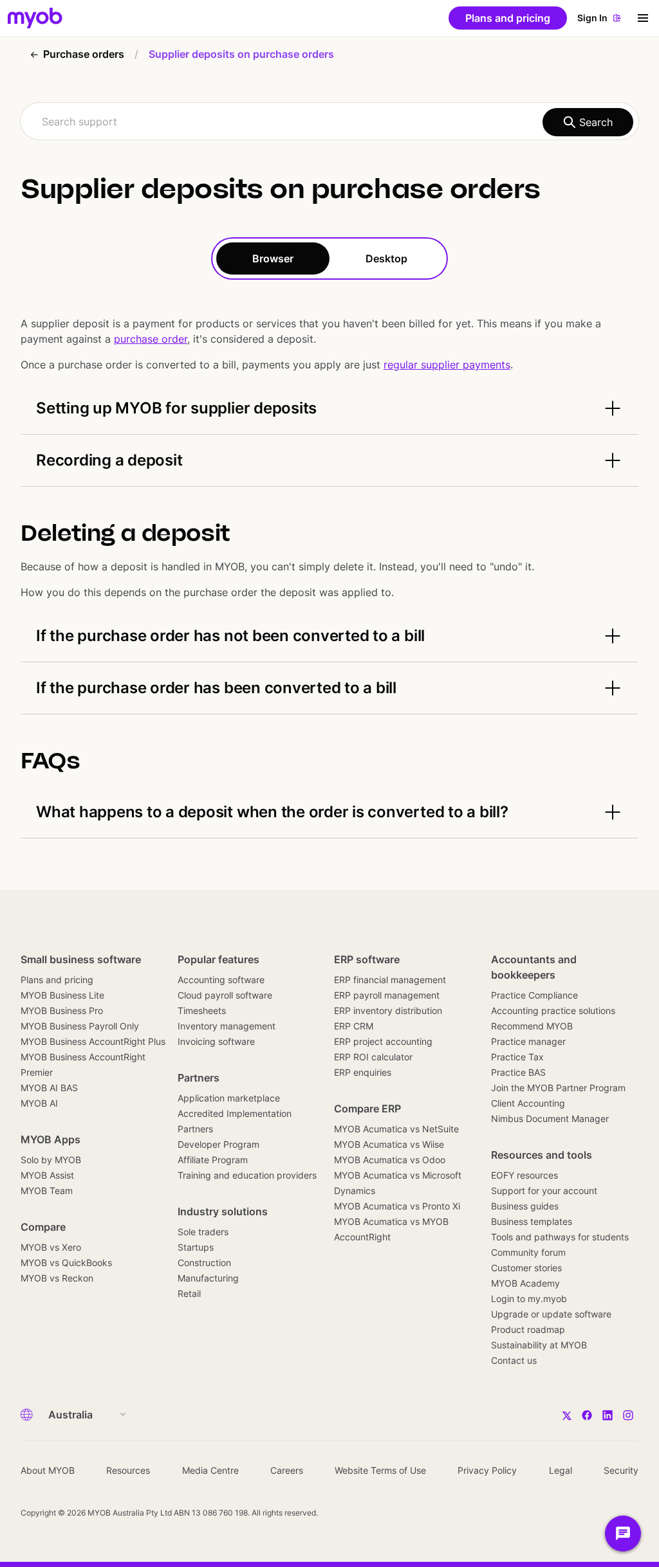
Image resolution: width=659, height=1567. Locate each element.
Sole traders (203, 1231)
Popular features (218, 959)
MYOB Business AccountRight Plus (93, 1041)
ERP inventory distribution (388, 1010)
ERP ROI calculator (373, 1056)
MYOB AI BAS (49, 1087)
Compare (43, 1226)
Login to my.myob (529, 1298)
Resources (128, 1470)
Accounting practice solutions (553, 1010)
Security (621, 1470)
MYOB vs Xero (51, 1247)
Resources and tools (541, 1154)
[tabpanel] (329, 559)
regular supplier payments (447, 364)
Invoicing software (216, 1041)
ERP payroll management (387, 995)
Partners (198, 1077)
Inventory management (226, 1025)
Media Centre (210, 1470)
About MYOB (48, 1470)
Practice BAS (518, 1072)
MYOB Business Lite (62, 995)
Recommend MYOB (532, 1025)
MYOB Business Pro (62, 1010)
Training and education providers (247, 1175)
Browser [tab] (272, 258)
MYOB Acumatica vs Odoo (389, 1159)
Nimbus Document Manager (550, 1118)
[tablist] (329, 258)
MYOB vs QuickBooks (66, 1262)
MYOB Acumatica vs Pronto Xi (397, 1205)
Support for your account (544, 1190)
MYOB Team (47, 1190)
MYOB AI (39, 1103)
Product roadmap (528, 1329)
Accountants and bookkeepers (534, 967)
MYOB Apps (50, 1139)
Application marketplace (229, 1097)
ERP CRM (353, 1025)
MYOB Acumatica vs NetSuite (396, 1128)
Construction (204, 1262)
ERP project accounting (383, 1041)
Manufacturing (208, 1278)
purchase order (150, 338)
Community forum (528, 1252)
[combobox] (329, 121)
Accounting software (221, 979)
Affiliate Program (213, 1159)
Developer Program (218, 1144)
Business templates (531, 1221)
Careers (286, 1470)
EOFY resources (524, 1175)
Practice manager (528, 1041)
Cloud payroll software (225, 995)
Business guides (525, 1205)
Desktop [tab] (386, 258)
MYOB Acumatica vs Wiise (389, 1144)
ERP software (367, 959)
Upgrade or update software (551, 1314)
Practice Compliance (534, 995)
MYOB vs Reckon (57, 1278)
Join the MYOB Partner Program (558, 1087)
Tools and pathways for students (560, 1236)
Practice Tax (517, 1056)
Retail (189, 1293)
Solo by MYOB (51, 1159)
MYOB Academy (525, 1283)
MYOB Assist (47, 1175)
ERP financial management (390, 979)
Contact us (514, 1360)
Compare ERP (367, 1108)
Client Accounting (528, 1103)
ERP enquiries (362, 1072)
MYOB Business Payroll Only (80, 1025)
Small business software (81, 959)
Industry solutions (223, 1211)
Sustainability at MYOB (539, 1344)
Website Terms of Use (380, 1470)
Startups (196, 1247)
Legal (560, 1470)
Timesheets (202, 1010)
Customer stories (526, 1267)
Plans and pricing (57, 979)
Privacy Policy (487, 1470)
